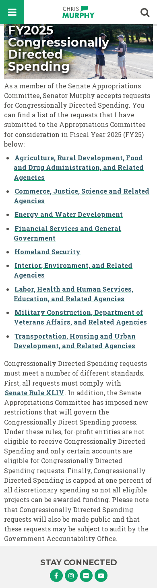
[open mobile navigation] (12, 12)
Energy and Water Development (68, 214)
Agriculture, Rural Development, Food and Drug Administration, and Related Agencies (79, 167)
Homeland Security (47, 251)
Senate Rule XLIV (34, 392)
